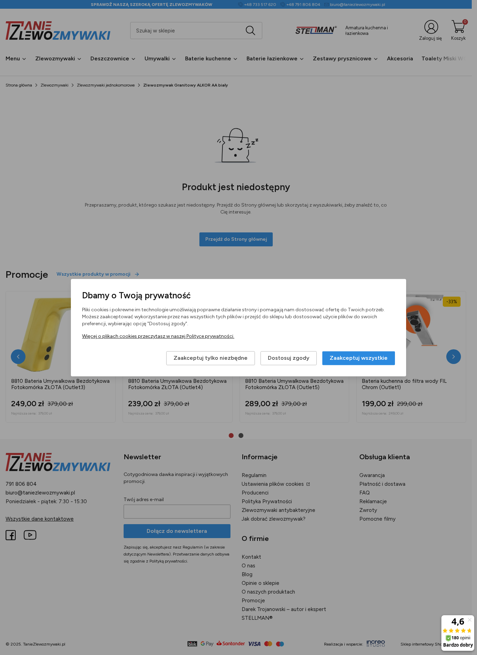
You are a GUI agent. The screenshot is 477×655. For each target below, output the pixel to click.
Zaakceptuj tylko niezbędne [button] (211, 358)
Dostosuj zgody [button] (288, 358)
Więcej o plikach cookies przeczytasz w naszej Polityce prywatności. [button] (158, 336)
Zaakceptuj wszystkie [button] (359, 358)
